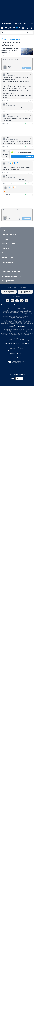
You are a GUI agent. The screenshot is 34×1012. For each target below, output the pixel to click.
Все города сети (8, 281)
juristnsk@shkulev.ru (19, 325)
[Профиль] (32, 27)
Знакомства (17, 23)
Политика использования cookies (17, 350)
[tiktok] (26, 300)
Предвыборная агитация (11, 271)
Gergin (7, 163)
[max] (22, 300)
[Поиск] (23, 27)
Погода (24, 23)
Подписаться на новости (11, 230)
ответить (6, 100)
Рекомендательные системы (17, 353)
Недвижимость (6, 23)
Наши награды (7, 257)
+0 (25, 100)
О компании (6, 253)
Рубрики (5, 239)
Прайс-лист (6, 248)
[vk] (12, 300)
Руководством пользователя (17, 339)
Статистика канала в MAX (11, 276)
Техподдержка (7, 267)
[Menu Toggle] (2, 27)
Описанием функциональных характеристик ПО (17, 340)
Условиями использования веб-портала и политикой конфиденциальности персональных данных (17, 342)
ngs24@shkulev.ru (24, 322)
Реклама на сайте (8, 244)
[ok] (17, 300)
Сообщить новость (9, 234)
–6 (30, 172)
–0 (30, 100)
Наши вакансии (7, 262)
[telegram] (7, 300)
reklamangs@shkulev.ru (17, 332)
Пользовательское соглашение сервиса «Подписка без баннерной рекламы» (17, 356)
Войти (9, 68)
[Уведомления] (27, 27)
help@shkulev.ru (21, 326)
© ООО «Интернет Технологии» (17, 374)
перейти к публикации (12, 39)
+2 (25, 183)
